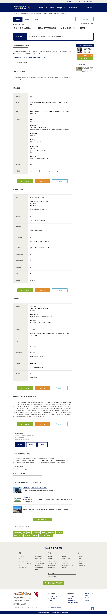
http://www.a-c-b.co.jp (23, 439)
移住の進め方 (71, 598)
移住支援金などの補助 (73, 602)
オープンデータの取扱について (31, 607)
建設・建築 (38, 565)
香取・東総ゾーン (82, 561)
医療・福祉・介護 (23, 567)
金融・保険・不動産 (23, 561)
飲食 (20, 565)
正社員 (28, 532)
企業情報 (27, 19)
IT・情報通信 (39, 556)
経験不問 (35, 535)
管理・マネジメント (67, 559)
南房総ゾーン (82, 565)
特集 (51, 600)
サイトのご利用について (18, 607)
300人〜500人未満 (18, 535)
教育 (37, 569)
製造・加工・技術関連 (53, 561)
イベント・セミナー (72, 7)
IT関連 (64, 561)
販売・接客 (65, 563)
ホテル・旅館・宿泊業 (40, 563)
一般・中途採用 (17, 532)
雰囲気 (36, 19)
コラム (81, 7)
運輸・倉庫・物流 (21, 437)
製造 (20, 559)
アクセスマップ (30, 600)
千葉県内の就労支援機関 (55, 607)
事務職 (43, 532)
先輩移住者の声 (71, 600)
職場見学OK (42, 535)
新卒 (24, 532)
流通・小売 (38, 559)
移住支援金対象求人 (53, 577)
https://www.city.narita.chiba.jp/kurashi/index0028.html (27, 475)
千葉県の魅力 (71, 596)
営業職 (64, 556)
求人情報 (18, 19)
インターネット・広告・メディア (26, 563)
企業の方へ (89, 7)
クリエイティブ (52, 563)
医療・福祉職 (52, 565)
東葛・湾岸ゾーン (82, 556)
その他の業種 (22, 572)
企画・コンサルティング (68, 565)
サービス (21, 569)
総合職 (50, 556)
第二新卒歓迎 (28, 535)
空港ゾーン (49, 535)
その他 (64, 567)
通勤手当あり (59, 532)
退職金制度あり (50, 532)
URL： (16, 439)
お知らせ (87, 600)
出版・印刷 (38, 561)
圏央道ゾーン (82, 563)
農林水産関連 (52, 567)
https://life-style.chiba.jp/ (20, 469)
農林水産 (21, 556)
